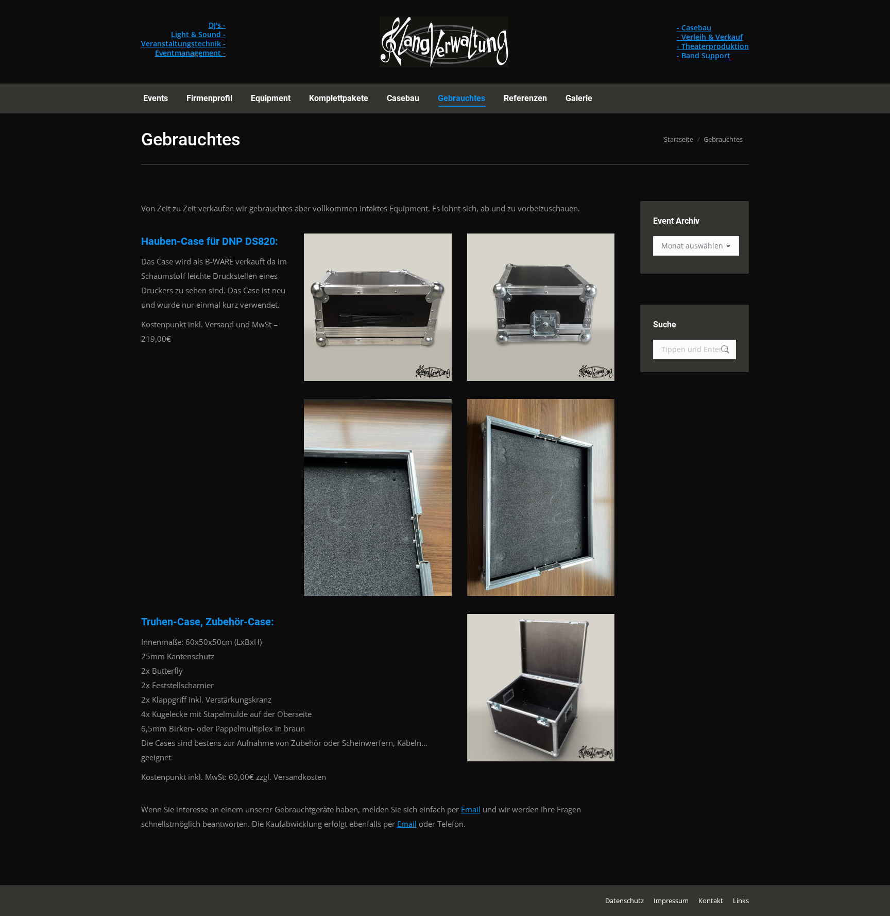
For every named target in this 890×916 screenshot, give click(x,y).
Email (471, 809)
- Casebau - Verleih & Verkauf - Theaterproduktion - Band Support (713, 41)
